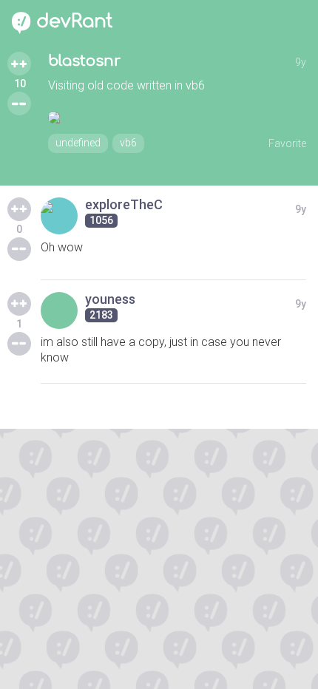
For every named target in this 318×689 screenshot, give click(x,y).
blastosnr (84, 60)
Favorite (287, 143)
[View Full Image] (177, 117)
